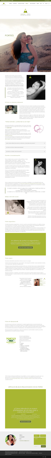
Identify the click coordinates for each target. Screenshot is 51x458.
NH (43, 3)
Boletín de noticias (8, 454)
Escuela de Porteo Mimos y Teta (17, 378)
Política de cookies (22, 453)
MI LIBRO (37, 3)
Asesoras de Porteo (8, 135)
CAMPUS (46, 3)
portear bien (9, 127)
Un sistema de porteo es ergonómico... (25, 241)
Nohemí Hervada (18, 414)
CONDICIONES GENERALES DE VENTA (11, 453)
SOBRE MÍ (10, 3)
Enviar (43, 446)
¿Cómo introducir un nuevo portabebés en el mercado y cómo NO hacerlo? (25, 410)
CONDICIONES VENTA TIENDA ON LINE (25, 451)
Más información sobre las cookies (32, 453)
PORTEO (26, 3)
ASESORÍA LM (15, 3)
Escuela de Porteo (29, 414)
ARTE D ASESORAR (32, 3)
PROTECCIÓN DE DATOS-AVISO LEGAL (11, 451)
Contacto (40, 453)
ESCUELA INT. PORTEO (21, 3)
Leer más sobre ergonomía (25, 247)
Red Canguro (7, 139)
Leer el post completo (25, 421)
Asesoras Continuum (29, 378)
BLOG (41, 3)
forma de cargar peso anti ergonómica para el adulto (31, 183)
